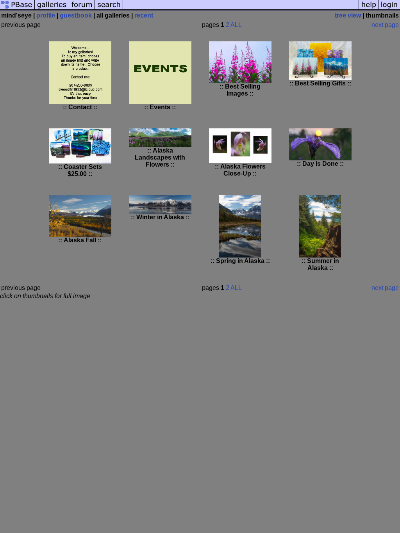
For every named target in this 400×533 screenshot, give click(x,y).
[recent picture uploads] (52, 8)
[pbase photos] (17, 8)
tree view (348, 15)
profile (45, 15)
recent (143, 15)
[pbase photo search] (109, 8)
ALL (236, 24)
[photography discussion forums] (82, 8)
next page (385, 24)
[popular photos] (241, 8)
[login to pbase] (389, 8)
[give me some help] (369, 8)
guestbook (76, 15)
